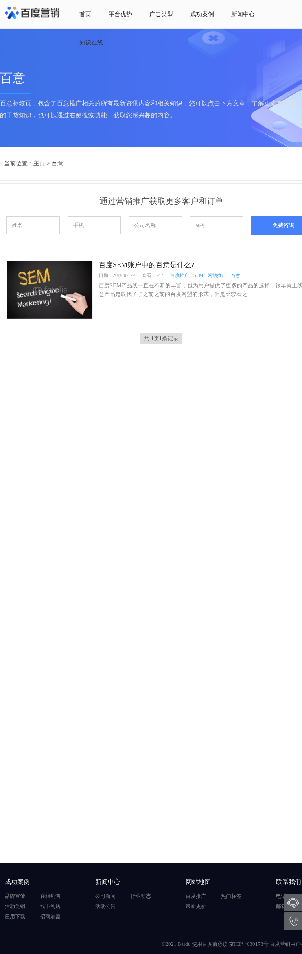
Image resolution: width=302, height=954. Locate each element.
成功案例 (202, 14)
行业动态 (141, 896)
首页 (85, 14)
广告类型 (161, 14)
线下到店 (50, 906)
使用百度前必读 (210, 944)
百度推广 (179, 275)
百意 (57, 163)
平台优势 (120, 14)
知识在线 (91, 42)
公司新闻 (105, 896)
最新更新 (196, 906)
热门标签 (231, 896)
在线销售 (50, 896)
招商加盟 (50, 916)
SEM (198, 275)
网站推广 (217, 275)
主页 (39, 163)
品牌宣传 (15, 896)
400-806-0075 (293, 921)
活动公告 (105, 906)
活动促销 (15, 906)
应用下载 (15, 916)
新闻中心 (243, 14)
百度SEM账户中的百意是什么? (146, 265)
